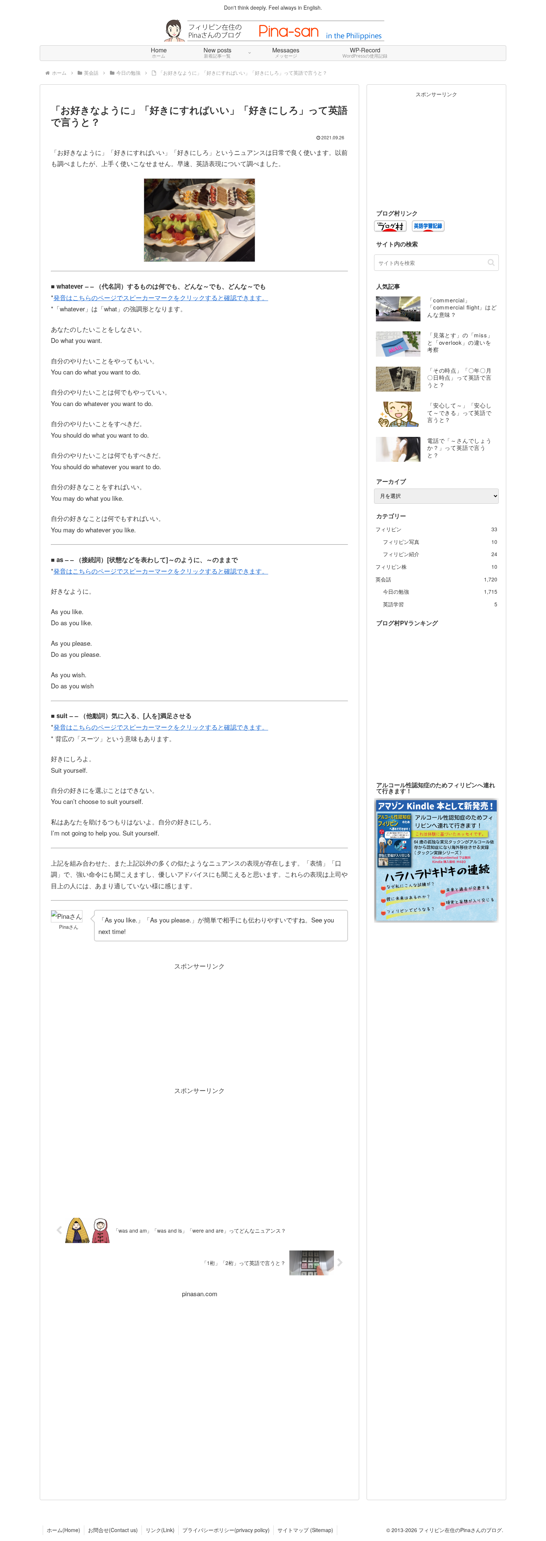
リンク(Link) (160, 1530)
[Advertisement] (199, 1024)
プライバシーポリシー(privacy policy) (226, 1530)
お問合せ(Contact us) (113, 1530)
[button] (491, 262)
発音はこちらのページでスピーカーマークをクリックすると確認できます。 (160, 297)
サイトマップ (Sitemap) (305, 1530)
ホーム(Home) (63, 1530)
